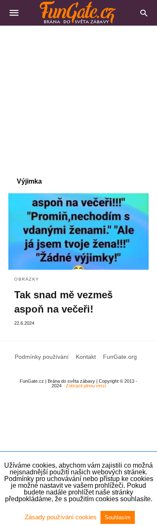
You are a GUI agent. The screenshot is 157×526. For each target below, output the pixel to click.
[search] (144, 13)
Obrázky (26, 279)
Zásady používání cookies (61, 517)
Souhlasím (118, 517)
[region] (78, 97)
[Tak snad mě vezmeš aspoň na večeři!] (78, 231)
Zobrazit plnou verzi (86, 385)
